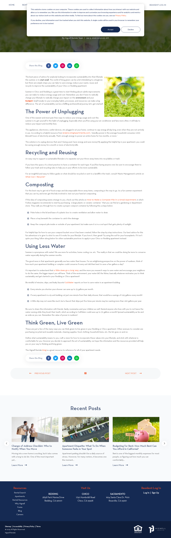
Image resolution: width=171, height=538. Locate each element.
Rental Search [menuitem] (20, 493)
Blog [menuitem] (20, 511)
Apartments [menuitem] (20, 496)
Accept (110, 29)
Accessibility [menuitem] (17, 526)
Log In (146, 493)
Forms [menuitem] (19, 507)
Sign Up (155, 493)
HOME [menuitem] (12, 5)
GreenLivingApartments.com (76, 133)
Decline (131, 29)
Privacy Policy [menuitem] (29, 526)
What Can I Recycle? (35, 177)
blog (44, 350)
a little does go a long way (66, 270)
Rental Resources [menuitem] (19, 500)
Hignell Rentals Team (74, 38)
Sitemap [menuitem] (8, 526)
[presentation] (6, 443)
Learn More (19, 465)
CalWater (69, 282)
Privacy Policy (120, 15)
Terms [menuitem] (38, 526)
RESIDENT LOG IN (157, 5)
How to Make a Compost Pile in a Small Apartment (111, 200)
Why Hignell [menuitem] (20, 504)
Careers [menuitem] (19, 515)
